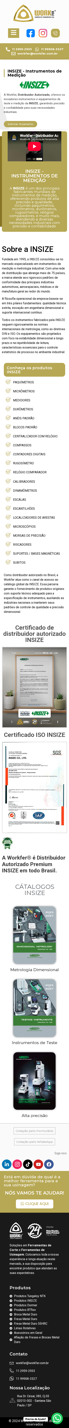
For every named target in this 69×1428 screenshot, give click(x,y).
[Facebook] (49, 1164)
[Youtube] (38, 1164)
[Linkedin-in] (7, 1164)
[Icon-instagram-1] (17, 1164)
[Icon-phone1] (55, 33)
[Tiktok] (28, 1164)
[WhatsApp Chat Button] (57, 1418)
